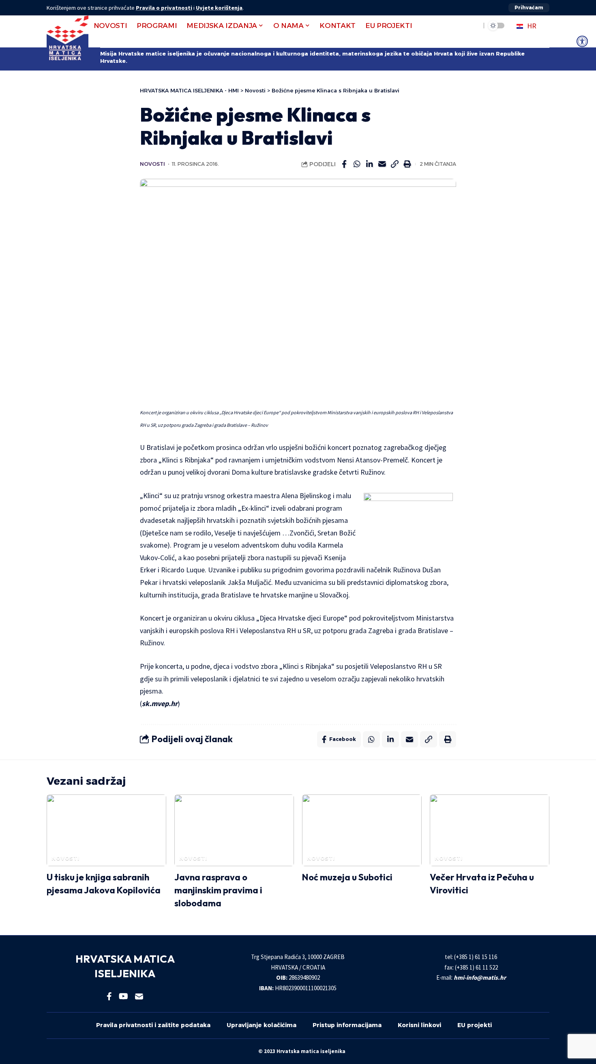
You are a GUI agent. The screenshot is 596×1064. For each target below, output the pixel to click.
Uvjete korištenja (219, 7)
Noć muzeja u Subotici (347, 877)
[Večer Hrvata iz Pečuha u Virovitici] (489, 830)
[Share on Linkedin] (369, 164)
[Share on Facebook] (344, 164)
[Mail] (139, 996)
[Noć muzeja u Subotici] (362, 830)
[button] (528, 7)
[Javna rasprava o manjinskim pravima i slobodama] (234, 830)
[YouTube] (123, 996)
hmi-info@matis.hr (480, 977)
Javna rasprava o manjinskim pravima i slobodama (218, 890)
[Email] (382, 164)
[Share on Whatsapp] (356, 164)
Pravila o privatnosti (164, 7)
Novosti (152, 164)
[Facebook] (109, 996)
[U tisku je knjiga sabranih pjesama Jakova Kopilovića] (106, 830)
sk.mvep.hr (160, 703)
